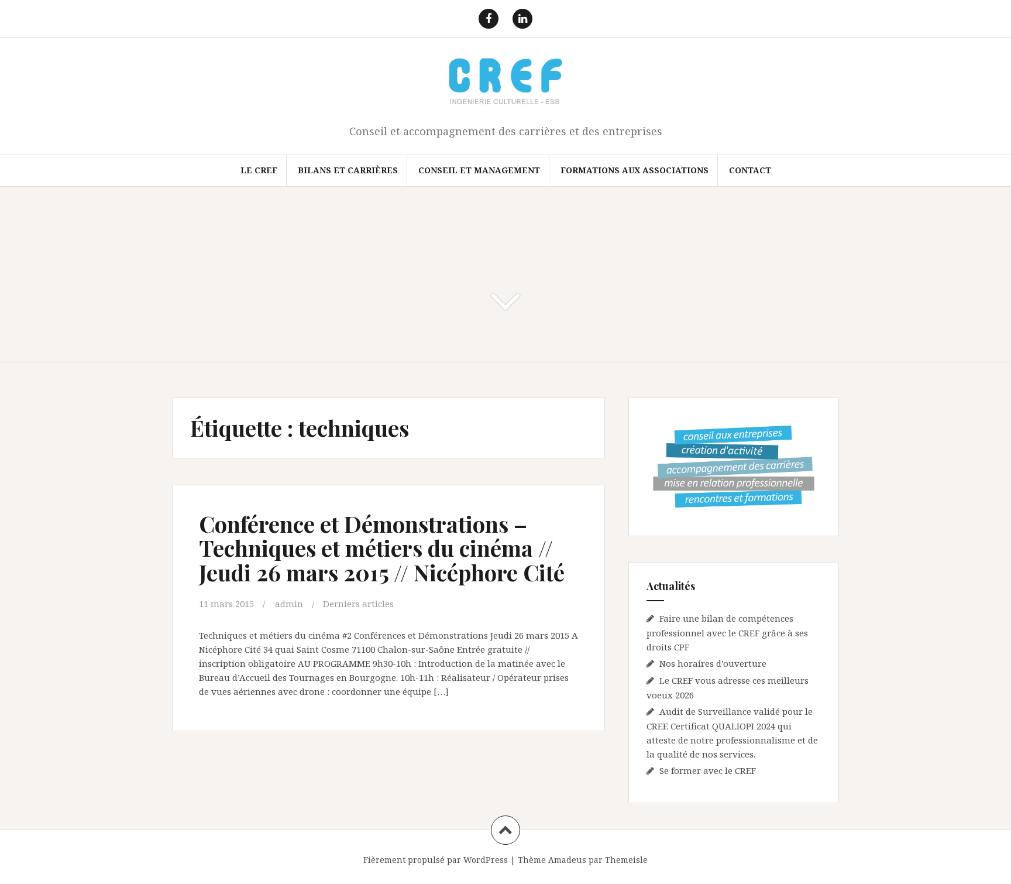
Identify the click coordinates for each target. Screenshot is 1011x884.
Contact (750, 170)
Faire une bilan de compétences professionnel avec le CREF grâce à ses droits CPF (727, 632)
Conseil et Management (479, 170)
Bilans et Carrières (348, 170)
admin (289, 603)
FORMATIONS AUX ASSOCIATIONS (634, 170)
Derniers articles (358, 603)
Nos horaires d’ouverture (712, 663)
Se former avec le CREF (707, 770)
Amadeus (567, 859)
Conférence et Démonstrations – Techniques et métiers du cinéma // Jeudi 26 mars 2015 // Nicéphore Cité (382, 548)
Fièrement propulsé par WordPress (435, 859)
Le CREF (258, 170)
